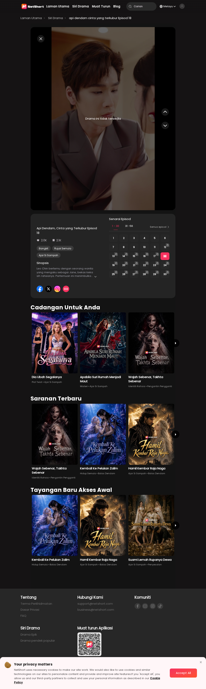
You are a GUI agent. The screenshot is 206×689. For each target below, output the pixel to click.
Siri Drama (55, 18)
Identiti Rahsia (136, 386)
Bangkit (43, 248)
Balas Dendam (106, 473)
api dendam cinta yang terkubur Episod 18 (100, 18)
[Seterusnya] (175, 343)
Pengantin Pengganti (159, 386)
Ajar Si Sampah (48, 255)
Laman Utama (31, 18)
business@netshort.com (95, 609)
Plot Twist (37, 382)
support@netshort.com (95, 603)
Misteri (84, 386)
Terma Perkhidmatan (36, 603)
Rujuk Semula (62, 248)
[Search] (130, 6)
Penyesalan (155, 564)
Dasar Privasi (30, 609)
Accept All (183, 673)
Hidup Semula (88, 473)
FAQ (23, 616)
